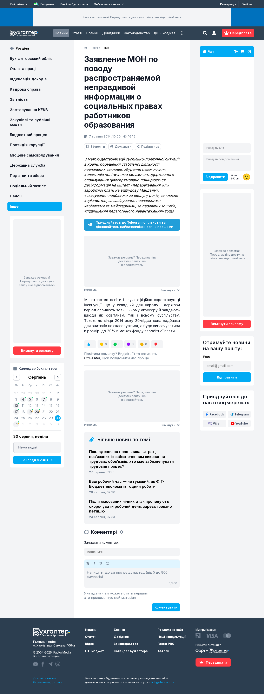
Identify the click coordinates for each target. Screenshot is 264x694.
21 (44, 412)
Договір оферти (44, 678)
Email (207, 357)
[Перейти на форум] (242, 51)
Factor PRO (166, 643)
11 (23, 405)
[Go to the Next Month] (57, 377)
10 (16, 405)
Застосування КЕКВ (29, 110)
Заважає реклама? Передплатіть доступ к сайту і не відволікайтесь (132, 17)
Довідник (121, 636)
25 (23, 418)
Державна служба (27, 165)
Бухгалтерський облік (31, 58)
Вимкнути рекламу (37, 351)
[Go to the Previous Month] (16, 377)
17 (16, 412)
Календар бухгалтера (131, 651)
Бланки (92, 33)
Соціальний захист (28, 186)
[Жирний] (87, 563)
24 (16, 418)
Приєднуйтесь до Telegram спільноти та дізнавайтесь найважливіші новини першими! (135, 224)
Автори (163, 651)
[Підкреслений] (101, 563)
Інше (14, 206)
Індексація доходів (28, 79)
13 (37, 405)
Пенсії (16, 196)
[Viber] (57, 664)
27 (37, 418)
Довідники (111, 33)
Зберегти (98, 146)
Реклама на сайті (171, 629)
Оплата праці (23, 68)
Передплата (216, 662)
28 (44, 418)
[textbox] (132, 578)
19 (30, 412)
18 (23, 412)
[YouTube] (35, 664)
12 (30, 405)
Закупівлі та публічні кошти (30, 122)
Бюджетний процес (28, 135)
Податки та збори (27, 175)
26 (30, 418)
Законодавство (137, 33)
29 (51, 418)
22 (51, 412)
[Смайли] (107, 563)
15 (51, 405)
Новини (61, 33)
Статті (77, 33)
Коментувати (165, 607)
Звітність (19, 99)
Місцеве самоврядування (34, 155)
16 (58, 405)
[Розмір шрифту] (236, 51)
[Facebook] (42, 664)
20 (37, 412)
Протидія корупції (27, 145)
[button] (182, 33)
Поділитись (150, 146)
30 (58, 418)
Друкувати (123, 146)
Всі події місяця (34, 460)
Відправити (215, 177)
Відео (89, 643)
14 (44, 405)
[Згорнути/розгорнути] (249, 51)
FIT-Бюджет (94, 651)
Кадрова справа (25, 89)
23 (58, 412)
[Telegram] (50, 664)
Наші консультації (172, 636)
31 (16, 424)
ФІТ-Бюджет (164, 33)
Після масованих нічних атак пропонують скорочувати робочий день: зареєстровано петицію (130, 506)
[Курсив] (94, 563)
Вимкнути (167, 290)
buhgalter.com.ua (162, 682)
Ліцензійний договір (47, 682)
